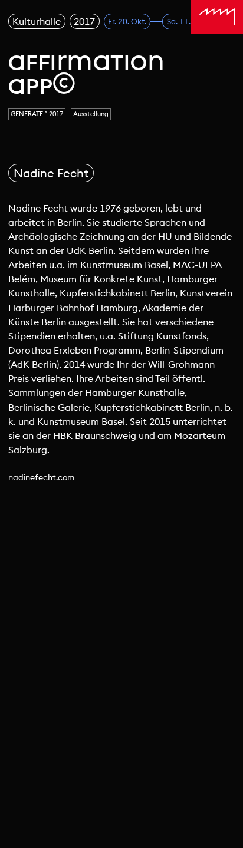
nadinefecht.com (41, 477)
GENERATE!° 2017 (37, 114)
